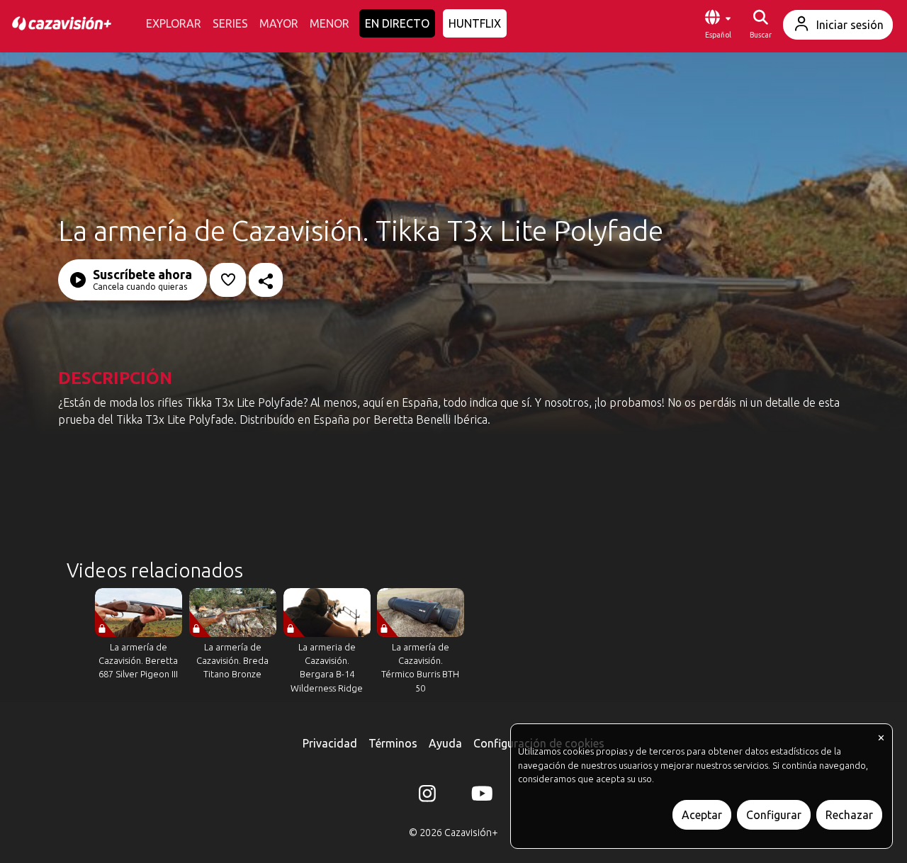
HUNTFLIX (475, 23)
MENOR (329, 23)
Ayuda (445, 743)
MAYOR (278, 23)
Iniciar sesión (850, 24)
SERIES (230, 23)
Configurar (773, 814)
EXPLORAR (173, 23)
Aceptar (702, 814)
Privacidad (330, 743)
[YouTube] (480, 796)
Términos (392, 743)
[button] (717, 25)
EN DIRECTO (397, 23)
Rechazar (849, 814)
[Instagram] (427, 796)
